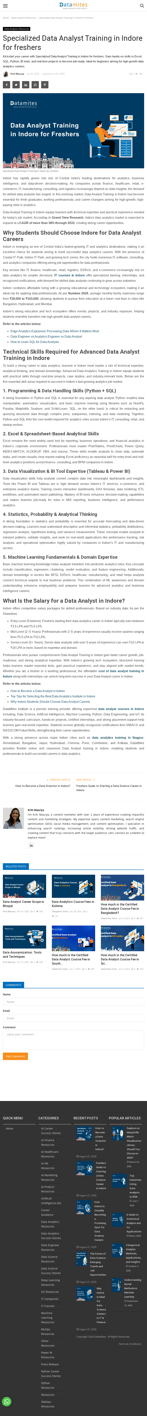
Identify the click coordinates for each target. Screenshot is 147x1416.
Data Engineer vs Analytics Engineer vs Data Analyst (46, 336)
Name (7, 994)
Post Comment (15, 1056)
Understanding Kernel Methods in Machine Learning (132, 1292)
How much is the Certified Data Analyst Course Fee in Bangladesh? (120, 909)
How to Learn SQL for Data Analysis (35, 342)
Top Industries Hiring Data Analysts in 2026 (135, 1190)
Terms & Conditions (130, 1344)
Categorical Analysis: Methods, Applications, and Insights (133, 1258)
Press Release (50, 1364)
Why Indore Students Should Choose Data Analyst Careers (50, 701)
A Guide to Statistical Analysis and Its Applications (134, 1225)
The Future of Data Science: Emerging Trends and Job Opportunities (98, 1264)
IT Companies (50, 1299)
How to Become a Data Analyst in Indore (38, 691)
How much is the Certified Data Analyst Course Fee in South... (71, 959)
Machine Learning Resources (47, 1317)
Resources (47, 1394)
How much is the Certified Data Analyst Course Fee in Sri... (120, 959)
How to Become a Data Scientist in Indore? (43, 786)
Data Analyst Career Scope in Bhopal (23, 904)
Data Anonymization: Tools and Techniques (22, 954)
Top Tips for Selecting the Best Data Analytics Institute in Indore (53, 696)
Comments (13, 985)
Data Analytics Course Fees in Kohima (73, 904)
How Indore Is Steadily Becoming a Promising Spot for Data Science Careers (100, 1221)
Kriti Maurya (17, 73)
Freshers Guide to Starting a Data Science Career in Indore (109, 788)
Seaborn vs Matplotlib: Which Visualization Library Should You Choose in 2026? (134, 1147)
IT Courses (48, 1306)
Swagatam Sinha (60, 911)
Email (6, 1011)
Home (6, 17)
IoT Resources (50, 1292)
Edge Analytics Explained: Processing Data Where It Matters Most (55, 331)
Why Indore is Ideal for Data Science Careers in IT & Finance (101, 1305)
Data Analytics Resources (23, 17)
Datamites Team (109, 918)
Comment (9, 1027)
